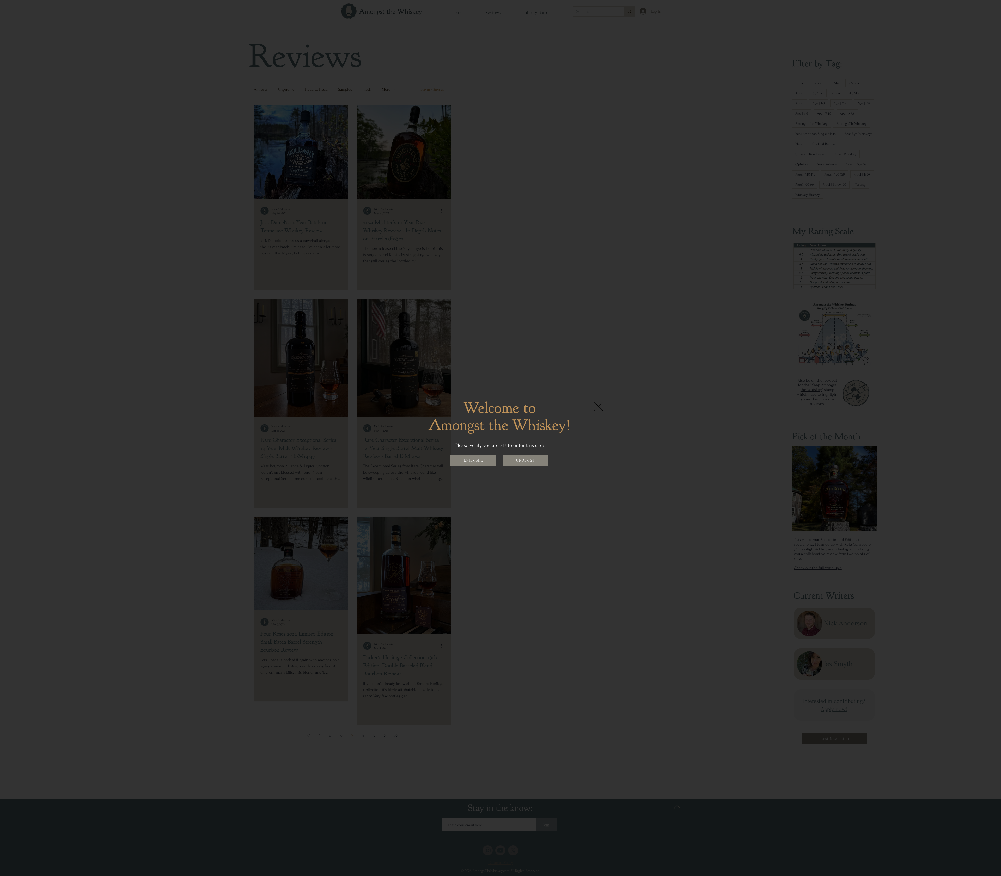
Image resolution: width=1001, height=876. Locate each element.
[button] (598, 406)
